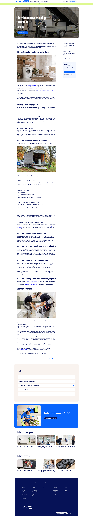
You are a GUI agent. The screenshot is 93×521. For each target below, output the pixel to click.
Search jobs (23, 490)
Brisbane (66, 487)
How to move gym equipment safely (64, 470)
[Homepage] (19, 1)
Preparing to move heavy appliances (68, 43)
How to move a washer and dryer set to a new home (69, 54)
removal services (44, 44)
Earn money (23, 487)
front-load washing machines (26, 108)
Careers (33, 486)
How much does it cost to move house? (65, 446)
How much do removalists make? (25, 470)
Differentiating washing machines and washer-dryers (69, 41)
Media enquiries (34, 487)
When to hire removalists (67, 58)
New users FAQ (24, 501)
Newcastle (66, 491)
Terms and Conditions (35, 491)
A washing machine (32, 85)
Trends (23, 495)
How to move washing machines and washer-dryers (68, 46)
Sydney (66, 484)
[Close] (78, 3)
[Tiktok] (70, 513)
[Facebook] (67, 513)
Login (43, 487)
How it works (23, 484)
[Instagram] (69, 513)
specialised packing (22, 336)
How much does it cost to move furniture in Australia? (44, 447)
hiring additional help (26, 272)
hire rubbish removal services (31, 284)
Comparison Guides (24, 494)
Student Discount (24, 498)
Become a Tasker (73, 1)
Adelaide (66, 490)
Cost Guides (23, 491)
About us (33, 484)
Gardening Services (55, 490)
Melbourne (66, 486)
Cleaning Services (55, 486)
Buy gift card (51, 3)
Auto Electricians (55, 491)
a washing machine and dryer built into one (46, 90)
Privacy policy (34, 495)
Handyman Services (55, 484)
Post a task (26, 1)
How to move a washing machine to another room (68, 48)
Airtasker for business (24, 486)
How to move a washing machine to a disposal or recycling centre (68, 56)
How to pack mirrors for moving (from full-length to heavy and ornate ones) (46, 471)
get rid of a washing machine (33, 281)
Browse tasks (44, 486)
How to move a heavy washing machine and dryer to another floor (69, 51)
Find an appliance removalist (50, 418)
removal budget (24, 349)
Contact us (33, 494)
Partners (23, 499)
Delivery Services (55, 487)
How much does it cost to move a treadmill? (25, 447)
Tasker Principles (34, 490)
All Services (54, 494)
